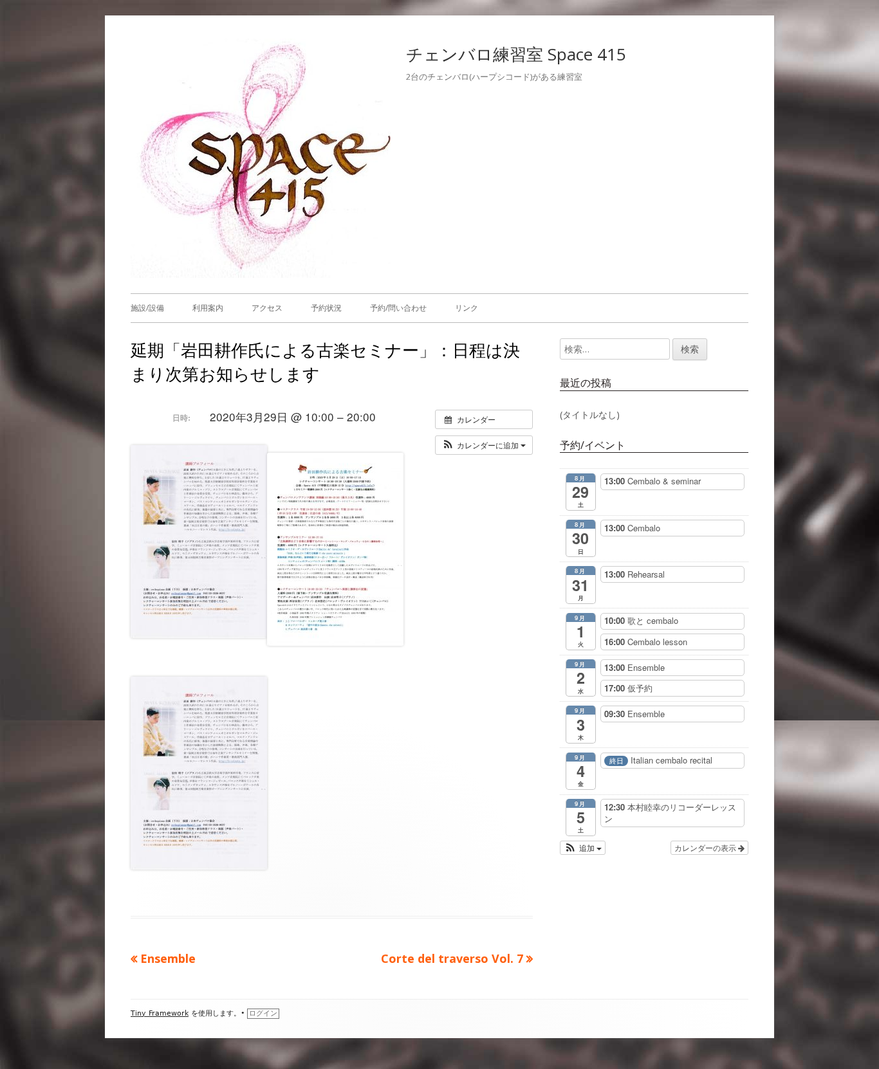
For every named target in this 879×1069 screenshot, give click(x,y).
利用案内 (207, 307)
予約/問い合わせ (398, 307)
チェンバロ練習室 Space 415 (516, 54)
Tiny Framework (160, 1013)
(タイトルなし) (590, 414)
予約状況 (326, 307)
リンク (466, 307)
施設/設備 (147, 307)
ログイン (263, 1013)
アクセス (267, 307)
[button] (484, 445)
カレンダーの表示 (706, 847)
